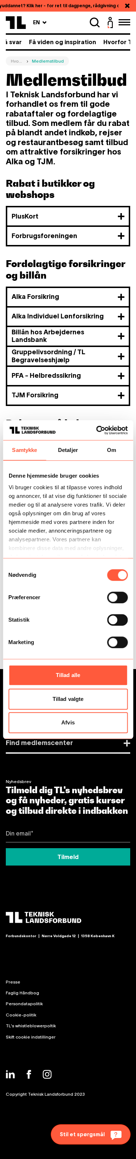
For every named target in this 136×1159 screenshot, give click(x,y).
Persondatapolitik (24, 1003)
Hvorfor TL (119, 42)
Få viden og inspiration (62, 42)
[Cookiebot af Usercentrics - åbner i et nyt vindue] (97, 430)
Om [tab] (111, 450)
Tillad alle (68, 675)
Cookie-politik (21, 1014)
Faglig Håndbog (22, 992)
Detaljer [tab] (68, 450)
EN (40, 22)
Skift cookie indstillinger (30, 1037)
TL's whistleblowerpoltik (31, 1025)
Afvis (68, 722)
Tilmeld (68, 857)
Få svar (11, 42)
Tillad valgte (68, 699)
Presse (13, 982)
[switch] (117, 597)
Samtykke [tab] (24, 450)
